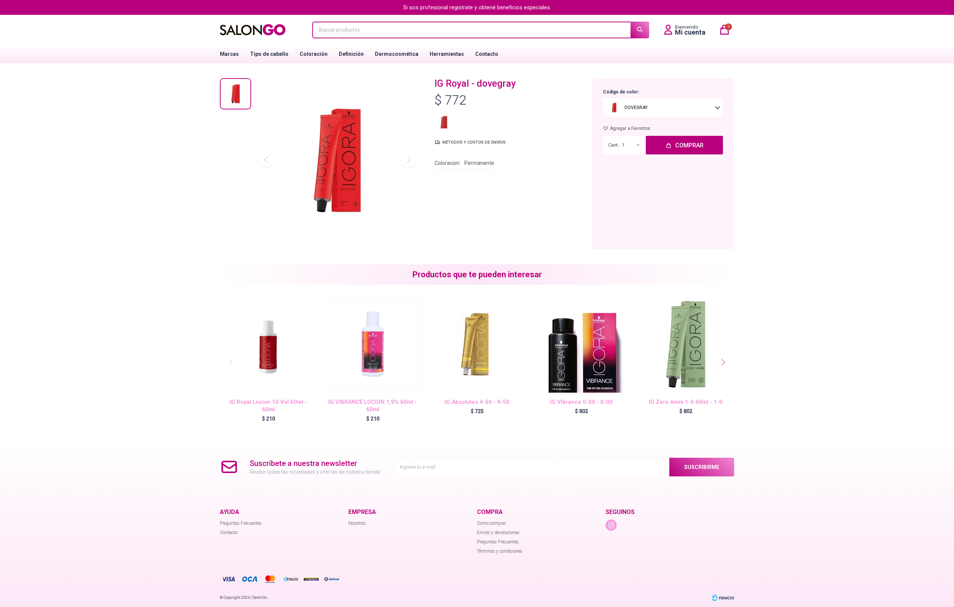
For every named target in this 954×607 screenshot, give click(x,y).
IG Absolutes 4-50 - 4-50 (477, 402)
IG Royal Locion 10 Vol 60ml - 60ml (268, 406)
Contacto (486, 54)
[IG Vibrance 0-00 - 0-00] (581, 344)
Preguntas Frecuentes (241, 523)
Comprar (689, 145)
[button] (723, 362)
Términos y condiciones (499, 551)
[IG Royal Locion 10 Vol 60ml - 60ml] (268, 344)
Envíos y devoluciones (498, 532)
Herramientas (447, 54)
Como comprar (491, 523)
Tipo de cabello (269, 54)
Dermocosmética (396, 54)
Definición (351, 54)
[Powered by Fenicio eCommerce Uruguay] (723, 597)
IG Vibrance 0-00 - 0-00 (581, 402)
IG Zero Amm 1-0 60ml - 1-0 (686, 402)
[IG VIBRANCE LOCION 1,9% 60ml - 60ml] (372, 344)
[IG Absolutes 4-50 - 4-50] (477, 344)
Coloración (314, 54)
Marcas (229, 54)
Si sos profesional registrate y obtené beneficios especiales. (477, 7)
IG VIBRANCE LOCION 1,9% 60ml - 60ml (372, 406)
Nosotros (357, 523)
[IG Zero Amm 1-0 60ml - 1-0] (685, 344)
